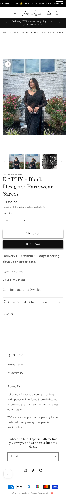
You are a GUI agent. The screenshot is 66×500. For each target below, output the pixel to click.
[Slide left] (4, 162)
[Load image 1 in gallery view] (16, 161)
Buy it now (33, 244)
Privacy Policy (15, 373)
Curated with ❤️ (46, 493)
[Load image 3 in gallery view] (49, 161)
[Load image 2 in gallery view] (32, 161)
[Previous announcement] (7, 23)
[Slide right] (62, 162)
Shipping (20, 207)
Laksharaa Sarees (29, 493)
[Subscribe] (54, 456)
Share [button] (9, 314)
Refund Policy (15, 365)
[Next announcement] (59, 23)
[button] (7, 13)
